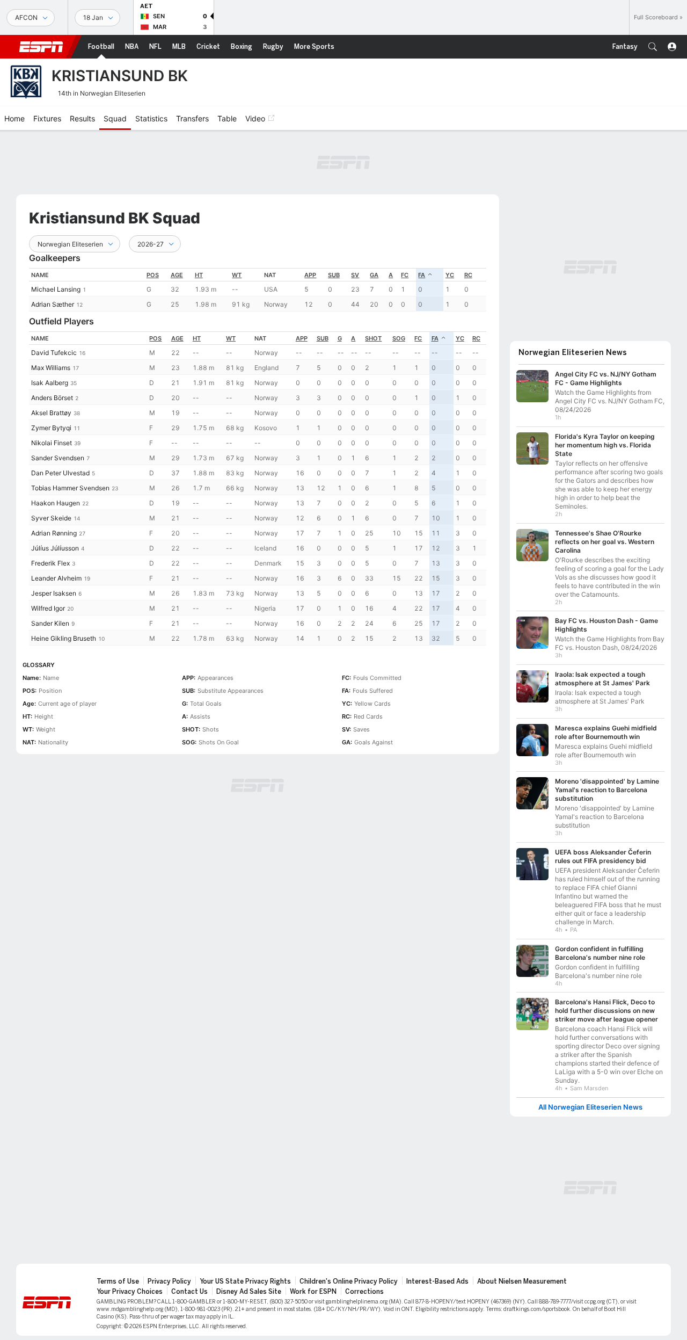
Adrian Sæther (52, 304)
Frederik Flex (50, 563)
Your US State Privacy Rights (245, 1281)
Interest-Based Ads (437, 1281)
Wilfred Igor (48, 608)
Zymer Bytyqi (51, 428)
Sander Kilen (50, 623)
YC (449, 275)
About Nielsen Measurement (522, 1281)
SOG (398, 338)
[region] (257, 290)
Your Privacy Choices (130, 1291)
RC (468, 275)
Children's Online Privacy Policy (348, 1281)
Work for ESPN (313, 1291)
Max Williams (50, 368)
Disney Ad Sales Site (248, 1291)
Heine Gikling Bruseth (63, 638)
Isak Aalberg (49, 383)
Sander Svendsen (57, 458)
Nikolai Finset (51, 443)
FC (404, 275)
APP (310, 275)
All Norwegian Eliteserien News (590, 1107)
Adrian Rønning (54, 533)
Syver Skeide (51, 518)
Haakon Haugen (55, 503)
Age (177, 275)
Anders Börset (52, 398)
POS (153, 275)
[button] (652, 46)
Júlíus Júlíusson (55, 548)
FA (421, 275)
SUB (334, 275)
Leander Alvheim (56, 578)
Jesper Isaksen (53, 593)
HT (199, 275)
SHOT (373, 338)
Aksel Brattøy (51, 413)
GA (374, 275)
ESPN (41, 47)
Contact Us (189, 1291)
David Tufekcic (54, 353)
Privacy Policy (169, 1281)
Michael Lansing (56, 289)
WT (237, 275)
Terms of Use (118, 1281)
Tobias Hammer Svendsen (70, 488)
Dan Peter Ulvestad (60, 473)
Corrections (364, 1291)
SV (355, 275)
